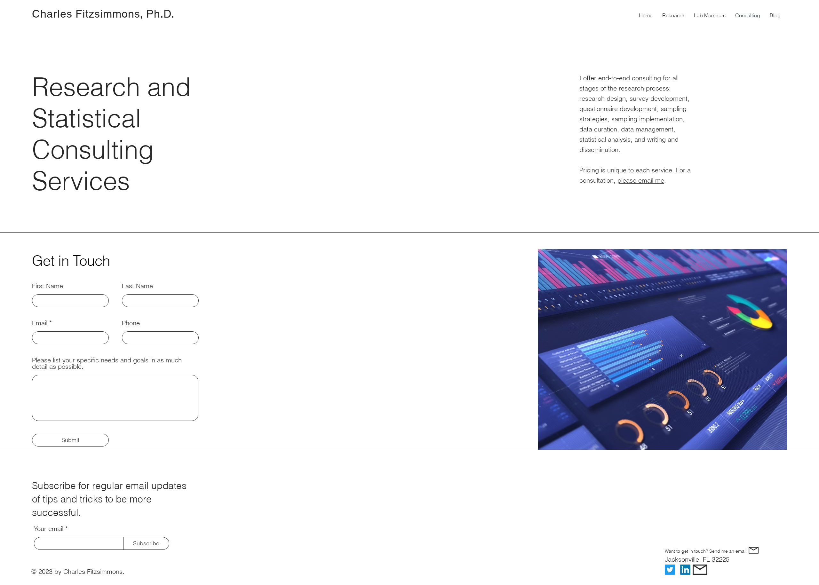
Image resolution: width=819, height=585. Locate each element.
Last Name (137, 286)
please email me (640, 180)
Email (39, 323)
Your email (48, 529)
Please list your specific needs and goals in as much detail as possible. (107, 363)
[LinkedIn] (685, 570)
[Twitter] (670, 570)
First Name (47, 286)
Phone (131, 323)
